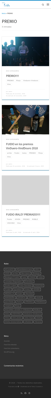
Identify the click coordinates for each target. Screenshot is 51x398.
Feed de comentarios (11, 348)
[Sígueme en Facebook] (25, 393)
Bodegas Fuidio (12, 277)
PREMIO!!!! (12, 76)
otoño (38, 297)
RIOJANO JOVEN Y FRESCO (18, 310)
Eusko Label (10, 285)
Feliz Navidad (25, 285)
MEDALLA (9, 293)
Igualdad (18, 289)
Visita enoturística (13, 322)
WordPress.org (9, 352)
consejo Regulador (13, 281)
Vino (7, 318)
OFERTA (22, 297)
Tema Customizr (37, 386)
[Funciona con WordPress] (18, 386)
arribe (15, 273)
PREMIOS (40, 302)
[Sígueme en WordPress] (29, 393)
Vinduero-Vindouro (32, 314)
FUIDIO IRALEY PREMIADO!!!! (23, 214)
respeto (8, 306)
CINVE (32, 277)
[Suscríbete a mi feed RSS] (21, 393)
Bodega (36, 273)
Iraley (27, 289)
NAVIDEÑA (10, 297)
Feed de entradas (10, 345)
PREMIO (29, 302)
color (40, 277)
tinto (7, 314)
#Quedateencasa (24, 269)
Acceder (7, 341)
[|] (6, 4)
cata (24, 277)
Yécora (38, 322)
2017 (37, 269)
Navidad (29, 293)
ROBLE (37, 310)
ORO (31, 297)
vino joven (16, 318)
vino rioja (29, 318)
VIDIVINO (16, 314)
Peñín (19, 302)
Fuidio (8, 289)
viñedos (28, 322)
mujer (19, 293)
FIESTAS (39, 285)
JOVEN (36, 289)
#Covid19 (9, 269)
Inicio (4, 13)
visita (38, 318)
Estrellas (29, 281)
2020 (7, 273)
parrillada (9, 302)
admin (10, 91)
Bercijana (25, 273)
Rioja (17, 306)
